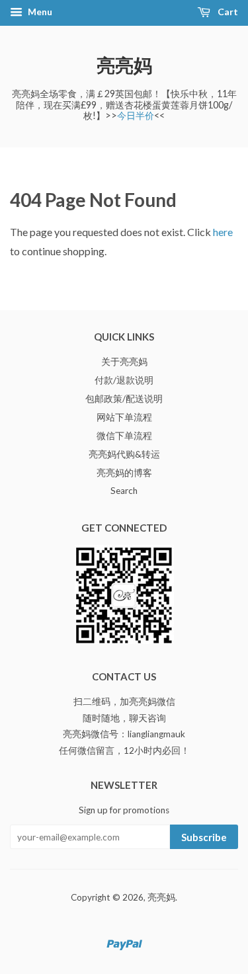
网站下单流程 (124, 417)
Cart (227, 11)
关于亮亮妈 (124, 361)
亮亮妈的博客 (124, 472)
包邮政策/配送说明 (124, 398)
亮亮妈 (124, 65)
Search (124, 490)
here (223, 231)
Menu (39, 11)
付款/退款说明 (124, 380)
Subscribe (204, 837)
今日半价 (135, 115)
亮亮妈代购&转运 (124, 454)
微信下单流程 (124, 435)
